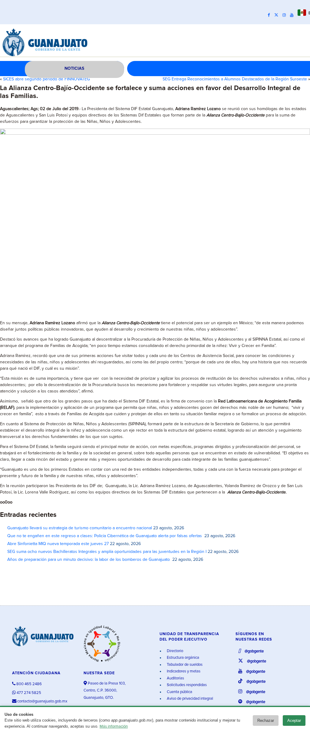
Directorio (174, 651)
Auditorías (175, 678)
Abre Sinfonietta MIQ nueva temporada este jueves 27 (58, 544)
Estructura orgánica (182, 658)
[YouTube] (293, 15)
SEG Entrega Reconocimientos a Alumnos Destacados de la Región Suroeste (235, 79)
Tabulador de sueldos (184, 665)
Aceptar (294, 720)
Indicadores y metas (183, 671)
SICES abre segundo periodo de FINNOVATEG (46, 79)
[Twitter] (277, 15)
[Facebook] (270, 15)
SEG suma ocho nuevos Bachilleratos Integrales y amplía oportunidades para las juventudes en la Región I (106, 552)
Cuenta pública (179, 692)
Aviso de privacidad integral (189, 699)
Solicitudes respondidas (186, 685)
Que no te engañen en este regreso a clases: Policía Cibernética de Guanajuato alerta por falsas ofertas (105, 536)
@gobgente (254, 651)
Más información (114, 727)
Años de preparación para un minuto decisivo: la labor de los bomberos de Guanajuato (89, 559)
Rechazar (265, 720)
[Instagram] (285, 15)
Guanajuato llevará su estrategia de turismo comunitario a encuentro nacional (79, 528)
